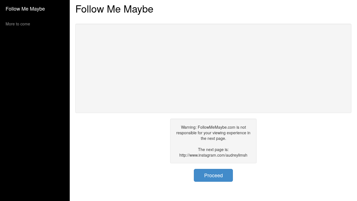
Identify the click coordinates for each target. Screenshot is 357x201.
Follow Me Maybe (25, 8)
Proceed (213, 175)
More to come (18, 24)
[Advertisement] (213, 68)
